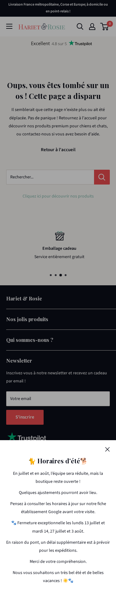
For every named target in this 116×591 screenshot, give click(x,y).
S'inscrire (24, 417)
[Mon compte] (92, 26)
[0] (105, 26)
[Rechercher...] (102, 177)
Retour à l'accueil (58, 150)
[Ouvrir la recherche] (80, 26)
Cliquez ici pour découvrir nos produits (58, 196)
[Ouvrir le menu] (9, 26)
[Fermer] (107, 449)
